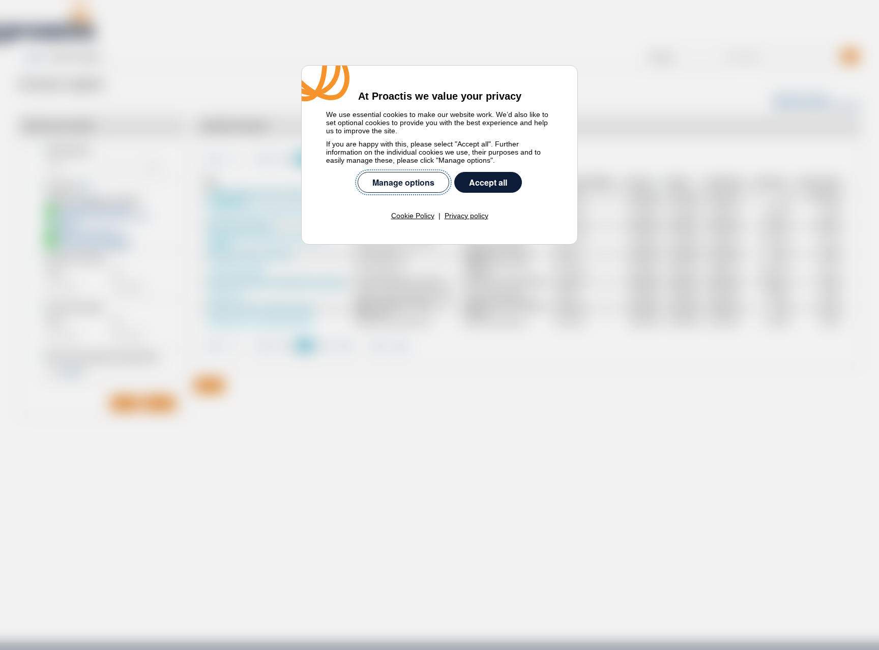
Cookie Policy (412, 216)
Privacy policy (466, 216)
